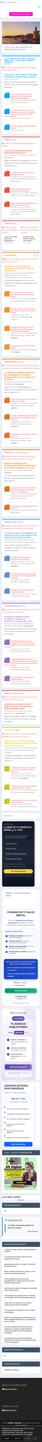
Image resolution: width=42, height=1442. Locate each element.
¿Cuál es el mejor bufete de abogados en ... (10, 238)
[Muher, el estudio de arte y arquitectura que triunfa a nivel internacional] (21, 698)
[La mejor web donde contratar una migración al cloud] (7, 173)
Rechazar (18, 1438)
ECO (15, 542)
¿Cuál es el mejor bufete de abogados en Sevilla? (18, 48)
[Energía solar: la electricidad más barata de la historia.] (7, 591)
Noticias (15, 79)
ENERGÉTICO (21, 542)
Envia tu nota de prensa (21, 14)
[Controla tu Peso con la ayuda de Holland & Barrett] (7, 678)
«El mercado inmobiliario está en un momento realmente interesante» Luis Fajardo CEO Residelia (19, 376)
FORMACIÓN (33, 193)
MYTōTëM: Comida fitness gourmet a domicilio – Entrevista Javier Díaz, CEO (18, 619)
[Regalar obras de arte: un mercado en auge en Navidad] (7, 801)
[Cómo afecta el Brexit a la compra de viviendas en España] (7, 400)
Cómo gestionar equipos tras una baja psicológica (19, 1311)
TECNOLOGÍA (15, 179)
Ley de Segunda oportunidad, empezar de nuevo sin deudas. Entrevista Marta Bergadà (21, 96)
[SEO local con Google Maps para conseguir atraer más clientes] (21, 69)
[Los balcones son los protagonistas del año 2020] (7, 507)
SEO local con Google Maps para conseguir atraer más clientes (20, 76)
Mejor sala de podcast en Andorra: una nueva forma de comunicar (19, 268)
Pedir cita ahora (21, 991)
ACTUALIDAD (24, 100)
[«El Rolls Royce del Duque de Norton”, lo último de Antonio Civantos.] (7, 787)
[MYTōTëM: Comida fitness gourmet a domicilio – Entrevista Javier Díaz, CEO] (21, 611)
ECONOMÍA (33, 594)
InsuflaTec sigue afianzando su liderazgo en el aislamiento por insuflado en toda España (20, 535)
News (25, 496)
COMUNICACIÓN (16, 209)
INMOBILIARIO (8, 384)
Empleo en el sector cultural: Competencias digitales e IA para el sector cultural (20, 743)
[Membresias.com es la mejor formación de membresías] (7, 190)
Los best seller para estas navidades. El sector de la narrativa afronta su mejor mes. (24, 769)
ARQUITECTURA (28, 540)
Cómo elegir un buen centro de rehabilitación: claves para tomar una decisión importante (19, 1281)
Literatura (14, 778)
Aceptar (6, 1438)
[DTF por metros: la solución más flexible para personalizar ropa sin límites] (7, 293)
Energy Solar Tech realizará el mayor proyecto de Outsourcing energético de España (23, 576)
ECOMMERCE (21, 807)
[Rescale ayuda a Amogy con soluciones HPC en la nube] (7, 558)
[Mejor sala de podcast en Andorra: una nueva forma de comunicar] (7, 204)
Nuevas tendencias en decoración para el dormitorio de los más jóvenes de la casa (20, 466)
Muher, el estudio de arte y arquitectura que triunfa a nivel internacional (18, 706)
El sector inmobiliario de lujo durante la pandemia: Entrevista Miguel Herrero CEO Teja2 (24, 417)
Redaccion (10, 155)
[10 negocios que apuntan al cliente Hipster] (7, 347)
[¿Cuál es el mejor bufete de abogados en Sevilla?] (21, 145)
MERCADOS (14, 496)
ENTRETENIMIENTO (31, 776)
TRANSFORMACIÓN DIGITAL (27, 179)
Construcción (8, 542)
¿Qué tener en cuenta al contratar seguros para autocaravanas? (17, 1304)
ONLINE (21, 626)
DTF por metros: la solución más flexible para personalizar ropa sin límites (22, 294)
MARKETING (14, 195)
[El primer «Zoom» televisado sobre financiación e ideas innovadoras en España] (7, 310)
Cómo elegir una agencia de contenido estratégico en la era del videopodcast (19, 1296)
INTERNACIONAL (24, 406)
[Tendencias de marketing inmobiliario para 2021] (7, 435)
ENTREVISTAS (32, 100)
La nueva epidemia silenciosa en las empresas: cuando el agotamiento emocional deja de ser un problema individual (18, 1330)
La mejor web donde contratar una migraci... (29, 238)
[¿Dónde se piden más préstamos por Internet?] (7, 127)
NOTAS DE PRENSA (24, 564)
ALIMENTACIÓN (28, 624)
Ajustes (28, 1438)
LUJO (29, 118)
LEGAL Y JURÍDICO (16, 102)
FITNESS (15, 626)
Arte (24, 711)
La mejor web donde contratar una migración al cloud (18, 1258)
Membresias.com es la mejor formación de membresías (20, 1265)
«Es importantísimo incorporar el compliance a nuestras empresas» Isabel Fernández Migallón (23, 329)
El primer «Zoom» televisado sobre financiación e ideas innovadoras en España (23, 311)
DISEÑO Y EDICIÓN (14, 1423)
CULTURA (29, 711)
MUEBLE (25, 470)
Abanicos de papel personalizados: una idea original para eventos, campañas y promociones (20, 1319)
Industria (14, 301)
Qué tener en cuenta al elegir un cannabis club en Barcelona (20, 1289)
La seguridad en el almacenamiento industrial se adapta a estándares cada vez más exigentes (23, 490)
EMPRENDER (25, 209)
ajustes (29, 1434)
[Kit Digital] (20, 1189)
